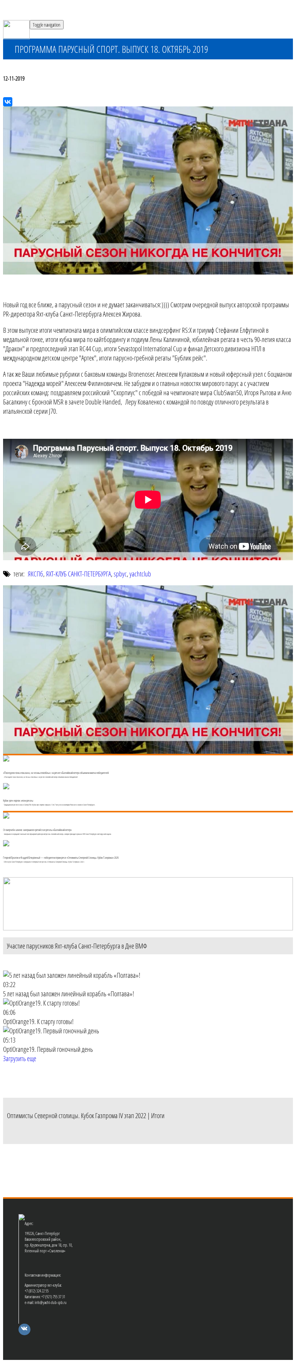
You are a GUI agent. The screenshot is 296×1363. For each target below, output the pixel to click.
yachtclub (140, 573)
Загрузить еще (19, 1058)
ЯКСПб (35, 573)
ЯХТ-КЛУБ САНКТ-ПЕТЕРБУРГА (78, 573)
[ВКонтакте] (7, 101)
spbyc (120, 573)
